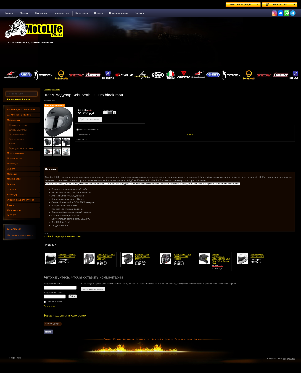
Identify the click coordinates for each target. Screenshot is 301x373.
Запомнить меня (54, 301)
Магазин (24, 13)
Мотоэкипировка (15, 153)
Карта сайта (81, 13)
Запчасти (11, 189)
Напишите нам (61, 13)
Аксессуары (13, 194)
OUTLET (11, 215)
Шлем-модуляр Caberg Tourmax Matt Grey (142, 256)
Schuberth (190, 134)
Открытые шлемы (17, 134)
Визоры (12, 143)
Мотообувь (12, 163)
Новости (98, 13)
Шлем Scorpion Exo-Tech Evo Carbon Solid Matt (106, 256)
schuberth (48, 236)
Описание (50, 169)
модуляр (59, 236)
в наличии (70, 236)
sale (79, 236)
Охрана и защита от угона (20, 200)
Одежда (11, 184)
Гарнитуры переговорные (21, 148)
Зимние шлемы (16, 139)
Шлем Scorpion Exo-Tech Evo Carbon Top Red (182, 256)
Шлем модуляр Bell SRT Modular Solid (67, 255)
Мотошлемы (13, 120)
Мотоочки (12, 174)
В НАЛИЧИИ (14, 229)
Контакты (139, 13)
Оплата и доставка (118, 13)
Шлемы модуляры (52, 324)
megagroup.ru (289, 358)
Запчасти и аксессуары (20, 235)
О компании (41, 13)
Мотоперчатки (14, 158)
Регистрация (49, 306)
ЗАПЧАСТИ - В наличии (19, 114)
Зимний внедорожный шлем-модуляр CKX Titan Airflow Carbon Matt (221, 258)
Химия (10, 205)
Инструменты (14, 210)
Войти (72, 296)
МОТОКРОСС (14, 179)
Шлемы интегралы (18, 125)
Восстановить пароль (93, 289)
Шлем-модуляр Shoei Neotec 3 (257, 255)
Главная (9, 13)
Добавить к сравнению (89, 129)
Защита (11, 168)
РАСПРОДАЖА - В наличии (21, 109)
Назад (48, 332)
